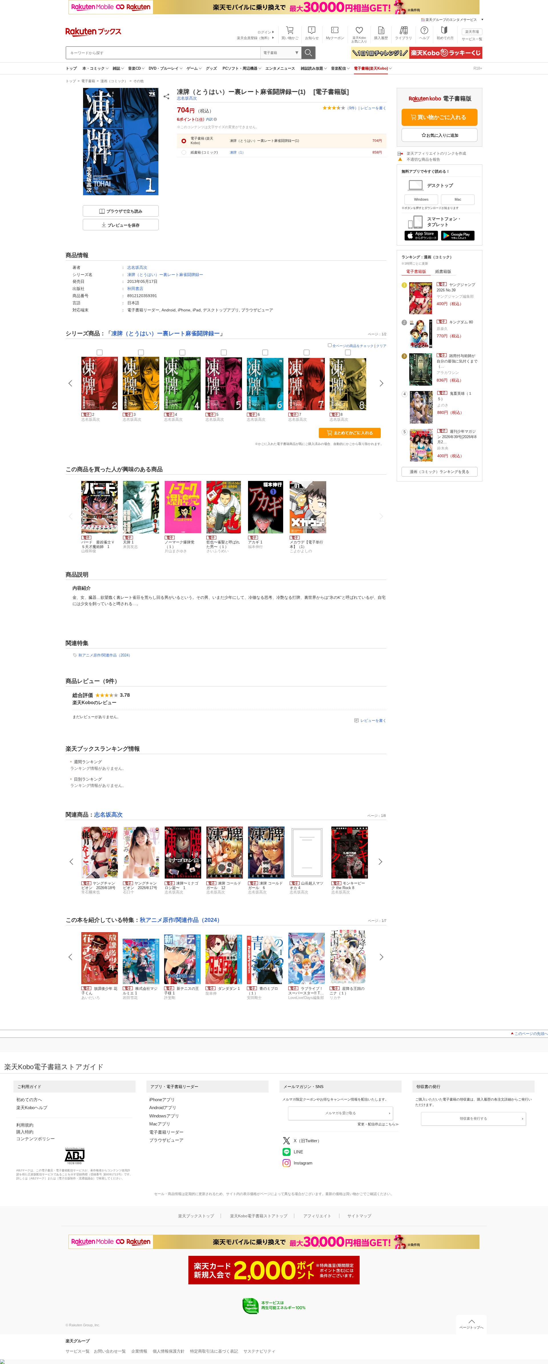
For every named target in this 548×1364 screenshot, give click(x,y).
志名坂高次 (187, 98)
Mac (458, 200)
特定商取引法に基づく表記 (214, 1351)
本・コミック (93, 68)
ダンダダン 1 (229, 988)
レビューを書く (373, 108)
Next (380, 861)
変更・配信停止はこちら (376, 1124)
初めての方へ (29, 1099)
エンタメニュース (280, 68)
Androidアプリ (162, 1107)
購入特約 (24, 1131)
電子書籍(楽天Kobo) (371, 68)
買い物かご (290, 38)
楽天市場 (472, 32)
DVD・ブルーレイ (164, 68)
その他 (138, 81)
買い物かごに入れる (442, 117)
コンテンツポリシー (35, 1138)
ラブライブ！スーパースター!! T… (306, 990)
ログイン (264, 32)
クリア (381, 346)
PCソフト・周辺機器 (240, 68)
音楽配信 (338, 68)
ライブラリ (403, 38)
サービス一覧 (472, 39)
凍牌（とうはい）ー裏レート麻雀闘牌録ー (165, 274)
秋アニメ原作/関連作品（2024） (105, 655)
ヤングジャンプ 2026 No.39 (456, 287)
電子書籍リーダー (166, 1132)
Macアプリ (159, 1123)
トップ (71, 68)
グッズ (211, 68)
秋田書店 (135, 288)
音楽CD (134, 68)
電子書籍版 (416, 271)
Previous (71, 861)
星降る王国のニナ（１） (347, 990)
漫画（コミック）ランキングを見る (439, 472)
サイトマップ (359, 1216)
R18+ (478, 68)
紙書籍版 (443, 271)
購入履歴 (381, 38)
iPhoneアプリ (162, 1099)
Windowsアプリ (164, 1115)
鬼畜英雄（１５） (454, 396)
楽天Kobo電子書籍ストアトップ (258, 1216)
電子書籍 (88, 81)
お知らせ (312, 38)
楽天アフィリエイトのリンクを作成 (436, 153)
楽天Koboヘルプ (31, 1107)
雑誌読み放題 (312, 68)
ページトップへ (471, 1327)
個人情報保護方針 (169, 1351)
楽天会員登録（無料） (254, 38)
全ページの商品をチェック (353, 346)
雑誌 (116, 68)
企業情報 (139, 1351)
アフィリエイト (317, 1216)
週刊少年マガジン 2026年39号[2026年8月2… (456, 436)
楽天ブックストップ (196, 1216)
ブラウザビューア (166, 1140)
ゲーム (192, 68)
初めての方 (445, 38)
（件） (351, 108)
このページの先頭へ (531, 1033)
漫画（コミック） (114, 81)
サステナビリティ (259, 1351)
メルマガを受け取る (340, 1113)
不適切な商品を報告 (423, 159)
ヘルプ (424, 38)
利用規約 (24, 1125)
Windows (421, 200)
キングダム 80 (460, 322)
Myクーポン (335, 38)
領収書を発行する (473, 1119)
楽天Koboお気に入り (359, 39)
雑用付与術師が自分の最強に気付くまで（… (457, 361)
